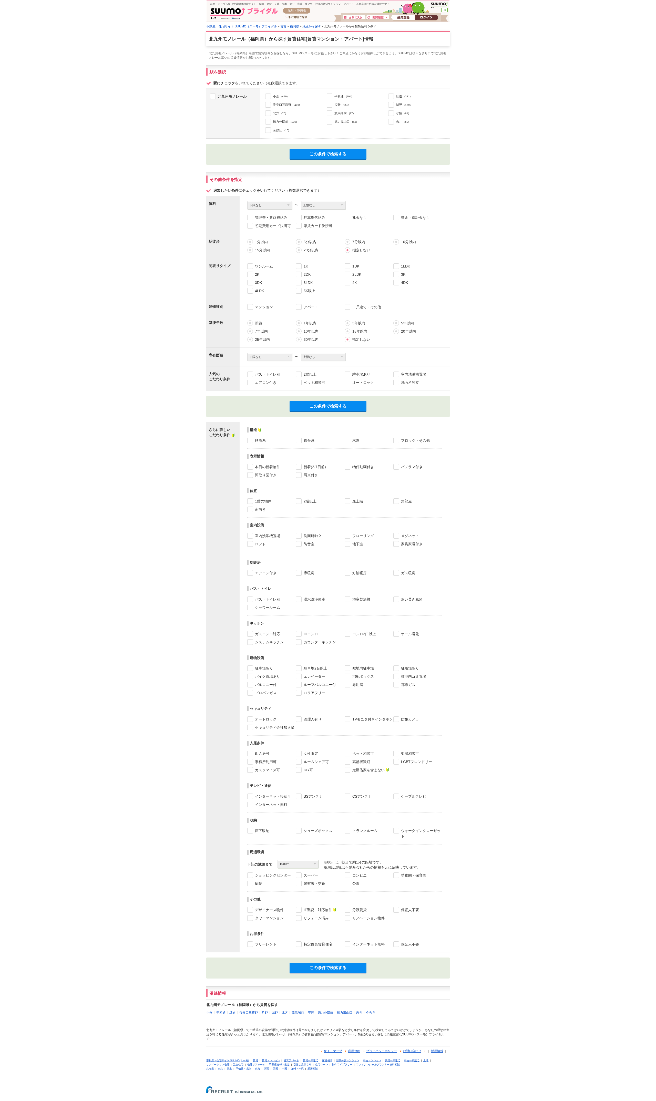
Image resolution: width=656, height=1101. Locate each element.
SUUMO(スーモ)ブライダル (244, 13)
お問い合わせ (412, 1051)
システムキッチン (269, 642)
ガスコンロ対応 (267, 634)
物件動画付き (363, 467)
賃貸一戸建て (310, 1060)
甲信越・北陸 (243, 1068)
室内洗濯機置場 (413, 374)
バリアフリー (314, 693)
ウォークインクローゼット (420, 833)
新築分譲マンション (347, 1060)
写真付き (311, 475)
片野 (265, 1012)
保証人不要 (410, 910)
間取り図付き (265, 475)
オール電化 (410, 634)
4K (354, 283)
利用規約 (354, 1051)
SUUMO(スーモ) (439, 5)
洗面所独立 (410, 382)
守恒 (311, 1012)
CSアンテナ (362, 796)
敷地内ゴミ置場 (413, 676)
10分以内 (408, 242)
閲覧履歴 (377, 17)
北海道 (210, 1068)
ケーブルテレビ (413, 796)
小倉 (209, 1012)
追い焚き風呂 (412, 599)
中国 (284, 1068)
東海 (257, 1068)
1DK (355, 266)
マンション (264, 307)
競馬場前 (298, 1012)
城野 (275, 1012)
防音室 (309, 544)
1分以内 (261, 242)
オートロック (363, 382)
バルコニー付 (265, 685)
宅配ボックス (363, 676)
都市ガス (408, 685)
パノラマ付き (412, 467)
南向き (260, 509)
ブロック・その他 (415, 440)
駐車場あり (361, 374)
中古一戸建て (411, 1060)
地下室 (357, 544)
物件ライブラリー (342, 1064)
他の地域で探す (296, 17)
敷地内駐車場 (363, 668)
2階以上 (310, 374)
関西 (266, 1068)
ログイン (426, 17)
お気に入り (354, 17)
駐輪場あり (410, 668)
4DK (404, 283)
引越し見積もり (302, 1064)
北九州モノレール (232, 96)
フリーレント (265, 944)
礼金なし (359, 217)
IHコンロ (311, 634)
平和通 (220, 1012)
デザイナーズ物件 (269, 910)
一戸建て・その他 (366, 307)
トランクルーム (364, 831)
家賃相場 (327, 1060)
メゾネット (410, 536)
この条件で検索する (328, 154)
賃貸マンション (271, 1060)
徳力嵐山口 (344, 1012)
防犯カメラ (410, 719)
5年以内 (407, 323)
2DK (307, 274)
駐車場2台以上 (315, 668)
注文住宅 (238, 1064)
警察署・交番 (314, 883)
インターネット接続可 (273, 796)
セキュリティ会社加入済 (274, 727)
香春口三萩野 (248, 1012)
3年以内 (358, 323)
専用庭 (357, 685)
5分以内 (310, 242)
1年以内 (310, 323)
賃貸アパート (291, 1060)
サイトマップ (333, 1051)
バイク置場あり (267, 676)
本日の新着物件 (267, 467)
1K (306, 266)
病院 (258, 883)
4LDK (259, 291)
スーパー (311, 875)
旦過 (232, 1012)
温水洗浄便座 (314, 599)
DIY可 (308, 770)
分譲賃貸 (359, 910)
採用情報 (437, 1051)
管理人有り (313, 719)
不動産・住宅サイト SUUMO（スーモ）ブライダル (241, 26)
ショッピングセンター (273, 875)
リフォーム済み (316, 918)
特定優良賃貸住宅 (318, 944)
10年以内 (311, 331)
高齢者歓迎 (361, 762)
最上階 (357, 501)
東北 (220, 1068)
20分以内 (311, 250)
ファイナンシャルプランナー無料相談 (378, 1064)
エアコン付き (265, 382)
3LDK (308, 283)
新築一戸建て (392, 1060)
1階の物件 (263, 501)
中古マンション (372, 1060)
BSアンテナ (313, 796)
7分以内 (358, 242)
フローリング (363, 536)
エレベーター (314, 676)
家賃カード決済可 (318, 226)
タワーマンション (269, 918)
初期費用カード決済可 (273, 226)
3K (403, 274)
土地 (425, 1060)
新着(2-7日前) (315, 467)
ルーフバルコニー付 (320, 685)
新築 (258, 323)
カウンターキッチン (320, 642)
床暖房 (309, 573)
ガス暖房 (408, 573)
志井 (359, 1012)
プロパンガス (265, 693)
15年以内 (359, 331)
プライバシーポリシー (381, 1051)
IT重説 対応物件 (318, 910)
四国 (275, 1068)
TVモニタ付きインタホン (372, 719)
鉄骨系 (309, 440)
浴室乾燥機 (361, 599)
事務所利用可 (265, 762)
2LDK (356, 274)
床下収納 (262, 831)
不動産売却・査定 (279, 1064)
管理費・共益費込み (271, 217)
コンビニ (359, 875)
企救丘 (370, 1012)
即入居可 (262, 754)
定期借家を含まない (368, 770)
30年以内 (311, 339)
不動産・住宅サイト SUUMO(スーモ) (227, 1060)
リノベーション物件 (368, 918)
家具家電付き (412, 544)
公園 (356, 883)
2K (257, 274)
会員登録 (403, 17)
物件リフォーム (256, 1064)
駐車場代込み (314, 217)
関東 (229, 1068)
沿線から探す (311, 26)
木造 (356, 440)
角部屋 (406, 501)
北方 (285, 1012)
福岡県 (294, 26)
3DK (258, 283)
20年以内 (408, 331)
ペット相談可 (314, 382)
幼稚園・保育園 (413, 875)
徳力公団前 (325, 1012)
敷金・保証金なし (415, 217)
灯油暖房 (359, 573)
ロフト (260, 544)
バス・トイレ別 (267, 374)
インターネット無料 (271, 804)
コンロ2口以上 (364, 634)
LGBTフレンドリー (416, 762)
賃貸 (283, 26)
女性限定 (311, 754)
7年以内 (261, 331)
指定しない (361, 250)
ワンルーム (264, 266)
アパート (311, 307)
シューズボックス (318, 831)
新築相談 (313, 1068)
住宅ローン (321, 1064)
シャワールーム (267, 607)
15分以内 (262, 250)
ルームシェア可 (316, 762)
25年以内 (262, 339)
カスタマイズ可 (267, 770)
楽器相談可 (410, 754)
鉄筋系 (260, 440)
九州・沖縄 (297, 1068)
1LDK (405, 266)
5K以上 (309, 291)
